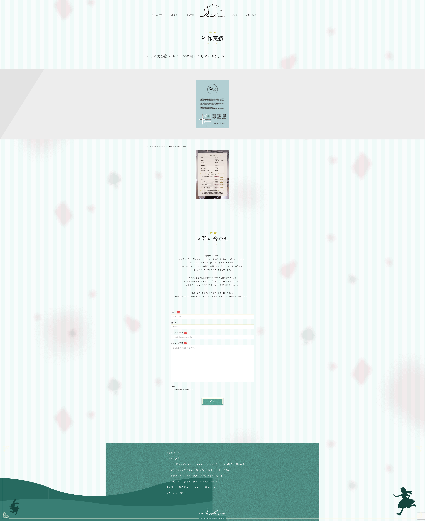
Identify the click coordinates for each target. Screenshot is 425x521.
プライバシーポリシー (177, 493)
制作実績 (190, 15)
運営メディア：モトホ (211, 476)
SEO (226, 470)
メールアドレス (177, 333)
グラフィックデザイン (182, 470)
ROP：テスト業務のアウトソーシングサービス (194, 481)
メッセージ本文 (177, 343)
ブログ (235, 15)
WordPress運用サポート (208, 470)
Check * (174, 386)
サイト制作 (227, 464)
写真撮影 (240, 464)
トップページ (173, 453)
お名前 (173, 312)
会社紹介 (173, 15)
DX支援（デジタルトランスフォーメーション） (194, 464)
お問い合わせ (251, 15)
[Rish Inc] (212, 10)
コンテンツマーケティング (184, 476)
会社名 (173, 323)
